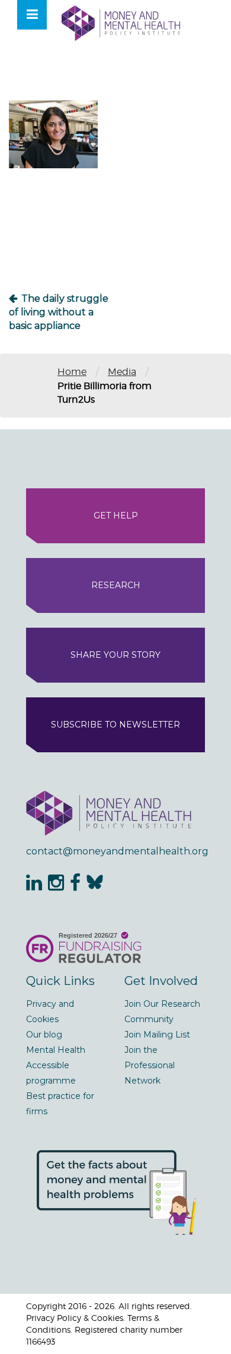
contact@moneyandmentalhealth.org (115, 851)
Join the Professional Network (149, 1065)
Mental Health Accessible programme (55, 1065)
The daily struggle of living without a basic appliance (58, 312)
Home (71, 371)
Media (122, 371)
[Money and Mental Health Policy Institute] (121, 22)
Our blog (44, 1034)
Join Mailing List (157, 1034)
